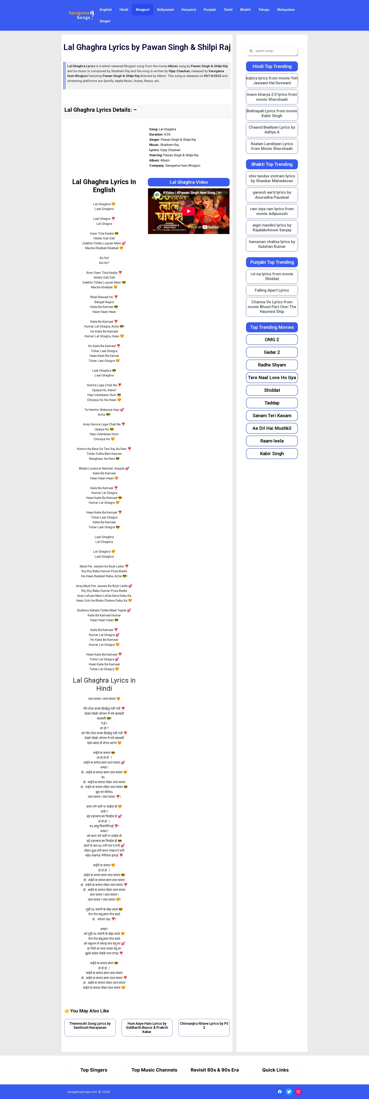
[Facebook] (279, 1091)
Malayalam (286, 10)
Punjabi (210, 10)
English (106, 10)
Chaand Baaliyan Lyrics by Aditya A (272, 129)
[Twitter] (289, 1091)
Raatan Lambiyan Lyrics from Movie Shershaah (272, 146)
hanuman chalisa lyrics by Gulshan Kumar (272, 244)
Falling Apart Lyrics (272, 290)
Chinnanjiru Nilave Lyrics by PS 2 (204, 1025)
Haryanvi (188, 10)
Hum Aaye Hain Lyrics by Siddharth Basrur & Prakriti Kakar (147, 1027)
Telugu (263, 10)
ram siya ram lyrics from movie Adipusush (272, 211)
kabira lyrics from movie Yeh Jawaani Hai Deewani (272, 80)
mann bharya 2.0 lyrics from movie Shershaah (272, 97)
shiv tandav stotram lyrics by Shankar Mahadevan (272, 178)
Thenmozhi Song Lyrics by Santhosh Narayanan (90, 1025)
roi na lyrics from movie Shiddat (272, 276)
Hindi (124, 10)
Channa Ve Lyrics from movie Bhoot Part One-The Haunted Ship (272, 307)
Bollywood (165, 10)
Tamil (228, 10)
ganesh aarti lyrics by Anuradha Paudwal (272, 194)
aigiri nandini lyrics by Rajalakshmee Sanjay (272, 227)
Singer (105, 21)
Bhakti (245, 10)
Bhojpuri (143, 10)
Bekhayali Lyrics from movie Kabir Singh (272, 113)
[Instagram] (298, 1091)
